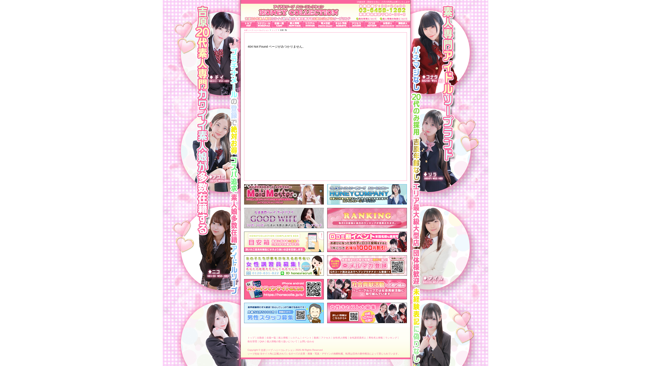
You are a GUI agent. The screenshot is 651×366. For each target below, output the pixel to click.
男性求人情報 (376, 337)
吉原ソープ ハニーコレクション (278, 350)
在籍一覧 (271, 337)
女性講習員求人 (358, 337)
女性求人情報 (340, 337)
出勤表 (260, 337)
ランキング (391, 337)
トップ (251, 337)
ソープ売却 (253, 353)
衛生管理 (252, 341)
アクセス (326, 337)
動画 (316, 337)
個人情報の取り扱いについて (282, 341)
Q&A (261, 341)
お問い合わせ (307, 341)
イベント (307, 337)
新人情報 (283, 337)
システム (295, 337)
